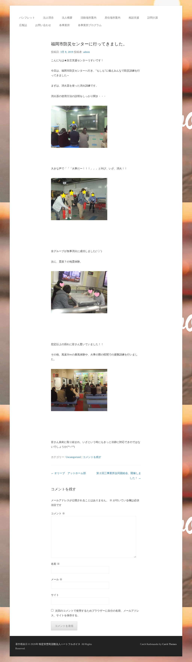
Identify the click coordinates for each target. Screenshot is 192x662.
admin (86, 52)
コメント (58, 513)
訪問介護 (152, 17)
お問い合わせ (43, 25)
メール (56, 579)
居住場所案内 (112, 17)
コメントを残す (92, 457)
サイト (55, 595)
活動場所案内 (88, 17)
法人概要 (67, 17)
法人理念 (48, 17)
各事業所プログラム (90, 25)
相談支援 (134, 17)
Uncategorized (73, 457)
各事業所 (64, 25)
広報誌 (23, 25)
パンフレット (27, 17)
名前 (55, 564)
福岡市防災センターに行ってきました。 (89, 44)
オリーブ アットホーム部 (68, 473)
